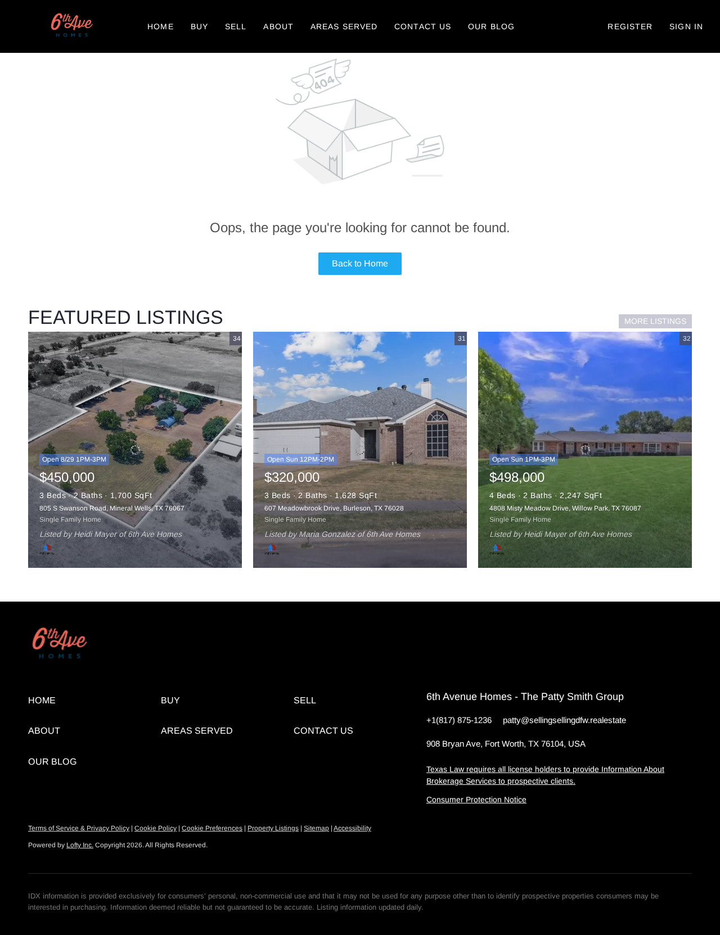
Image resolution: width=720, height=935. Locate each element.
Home (160, 26)
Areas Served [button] (343, 26)
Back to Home (360, 263)
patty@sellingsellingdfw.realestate (564, 720)
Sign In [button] (686, 26)
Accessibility (352, 828)
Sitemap (316, 828)
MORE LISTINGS (655, 321)
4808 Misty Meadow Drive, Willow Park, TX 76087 (565, 508)
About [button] (278, 26)
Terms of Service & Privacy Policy (78, 828)
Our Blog (491, 26)
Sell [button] (235, 26)
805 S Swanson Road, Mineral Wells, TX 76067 (111, 508)
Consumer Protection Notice (476, 799)
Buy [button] (199, 26)
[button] (71, 26)
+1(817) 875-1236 (459, 720)
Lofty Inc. (79, 845)
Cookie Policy (155, 828)
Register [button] (630, 26)
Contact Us (422, 26)
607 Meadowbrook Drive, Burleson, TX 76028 (334, 508)
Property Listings (273, 828)
